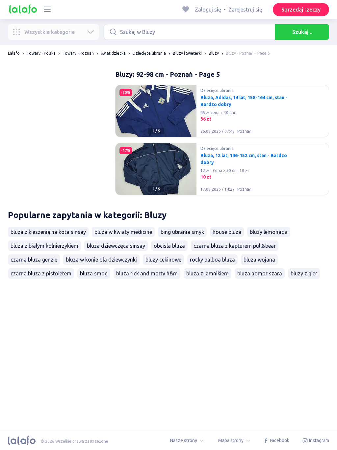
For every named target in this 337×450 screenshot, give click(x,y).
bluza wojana (259, 260)
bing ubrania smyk (182, 232)
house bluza (227, 232)
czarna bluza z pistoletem (41, 273)
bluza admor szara (259, 273)
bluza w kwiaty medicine (123, 232)
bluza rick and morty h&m (147, 273)
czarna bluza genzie (34, 260)
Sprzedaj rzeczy (301, 10)
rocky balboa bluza (212, 260)
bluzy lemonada (269, 232)
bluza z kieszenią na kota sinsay (48, 232)
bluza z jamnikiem (207, 273)
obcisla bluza (169, 246)
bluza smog (94, 273)
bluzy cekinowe (163, 260)
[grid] (222, 143)
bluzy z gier (304, 273)
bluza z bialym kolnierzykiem (44, 246)
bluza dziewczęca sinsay (116, 246)
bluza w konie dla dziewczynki (101, 260)
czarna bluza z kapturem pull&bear (235, 246)
